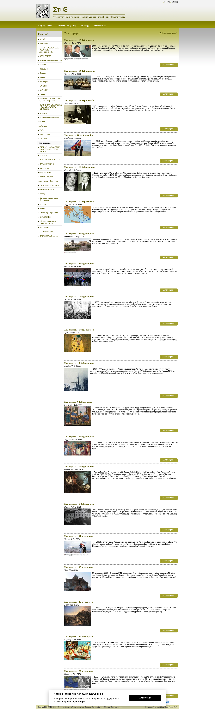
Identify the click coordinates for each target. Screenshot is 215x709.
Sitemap (175, 2)
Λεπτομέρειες (168, 65)
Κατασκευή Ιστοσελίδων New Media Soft (161, 707)
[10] (167, 702)
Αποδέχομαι (145, 698)
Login (166, 2)
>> (172, 702)
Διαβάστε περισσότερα (73, 701)
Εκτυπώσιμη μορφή (169, 33)
